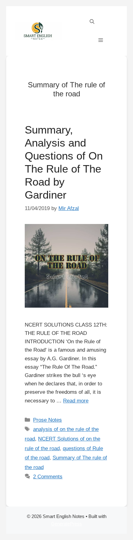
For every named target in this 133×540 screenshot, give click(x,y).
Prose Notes (47, 420)
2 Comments (47, 477)
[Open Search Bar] (92, 21)
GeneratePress (66, 523)
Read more (75, 401)
